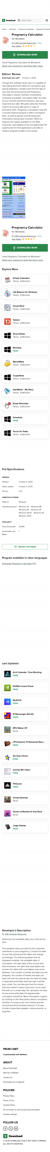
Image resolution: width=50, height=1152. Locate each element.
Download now (27, 54)
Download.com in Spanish (13, 1082)
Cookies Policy (9, 1105)
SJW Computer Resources (16, 934)
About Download (10, 1068)
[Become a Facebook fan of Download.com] (5, 1128)
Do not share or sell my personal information (21, 1110)
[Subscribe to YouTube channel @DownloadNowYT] (16, 1128)
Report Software (27, 547)
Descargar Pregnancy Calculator (17, 563)
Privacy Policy (8, 1096)
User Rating (16, 46)
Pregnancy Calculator (27, 36)
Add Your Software (11, 1073)
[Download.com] (8, 20)
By (24, 43)
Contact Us (7, 1077)
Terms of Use (8, 1100)
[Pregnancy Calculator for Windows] (6, 40)
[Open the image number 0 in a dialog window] (13, 197)
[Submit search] (19, 20)
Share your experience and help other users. (22, 66)
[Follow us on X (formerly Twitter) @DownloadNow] (11, 1128)
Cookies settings (10, 1114)
